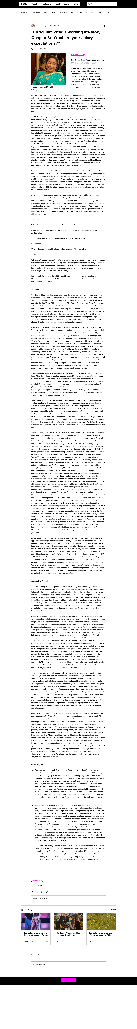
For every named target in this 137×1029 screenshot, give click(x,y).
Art (72, 12)
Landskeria (63, 12)
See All (113, 909)
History (99, 12)
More (107, 12)
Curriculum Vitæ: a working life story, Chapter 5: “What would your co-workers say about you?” (35, 934)
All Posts (24, 12)
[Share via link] (47, 892)
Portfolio (79, 12)
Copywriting (89, 12)
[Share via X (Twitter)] (37, 892)
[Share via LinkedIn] (42, 892)
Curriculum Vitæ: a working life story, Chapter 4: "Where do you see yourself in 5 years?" (68, 934)
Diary (54, 12)
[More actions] (104, 26)
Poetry (46, 12)
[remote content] (68, 871)
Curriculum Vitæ (37, 885)
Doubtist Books (35, 12)
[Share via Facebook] (32, 892)
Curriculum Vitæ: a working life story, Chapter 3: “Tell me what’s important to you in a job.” (100, 934)
